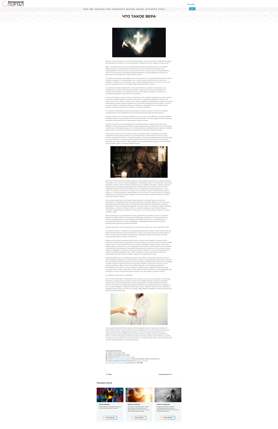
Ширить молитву (134, 404)
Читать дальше (110, 417)
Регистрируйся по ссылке (114, 363)
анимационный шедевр (121, 359)
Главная (85, 9)
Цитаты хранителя (151, 9)
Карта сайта (191, 4)
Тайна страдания (163, 404)
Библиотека (140, 9)
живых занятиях (142, 361)
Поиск (192, 8)
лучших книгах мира (128, 357)
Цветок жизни (130, 9)
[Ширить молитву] (139, 394)
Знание (108, 9)
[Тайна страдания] (168, 394)
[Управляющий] (110, 394)
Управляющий (104, 404)
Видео (91, 9)
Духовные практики (118, 9)
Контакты (161, 9)
